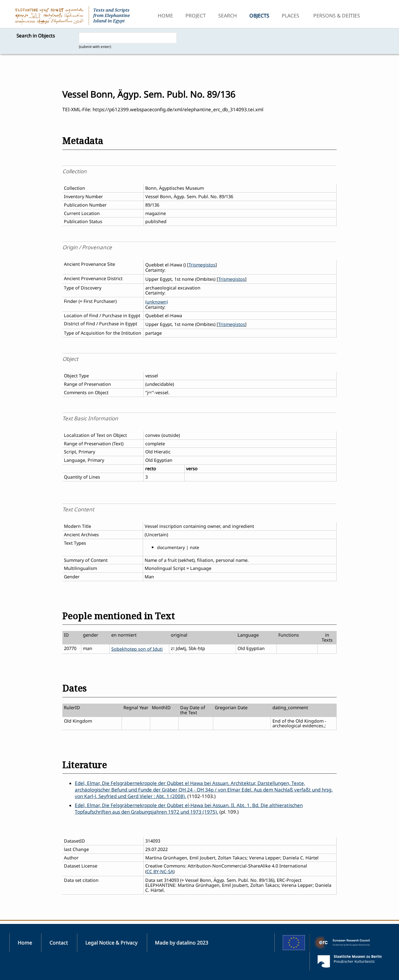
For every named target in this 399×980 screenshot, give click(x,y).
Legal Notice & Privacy (111, 942)
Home (165, 15)
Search (227, 15)
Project (195, 15)
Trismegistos (202, 265)
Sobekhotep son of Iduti (137, 649)
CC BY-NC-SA (160, 871)
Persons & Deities (336, 15)
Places (290, 15)
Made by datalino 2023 (181, 942)
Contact (59, 942)
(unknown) (156, 302)
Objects (259, 15)
